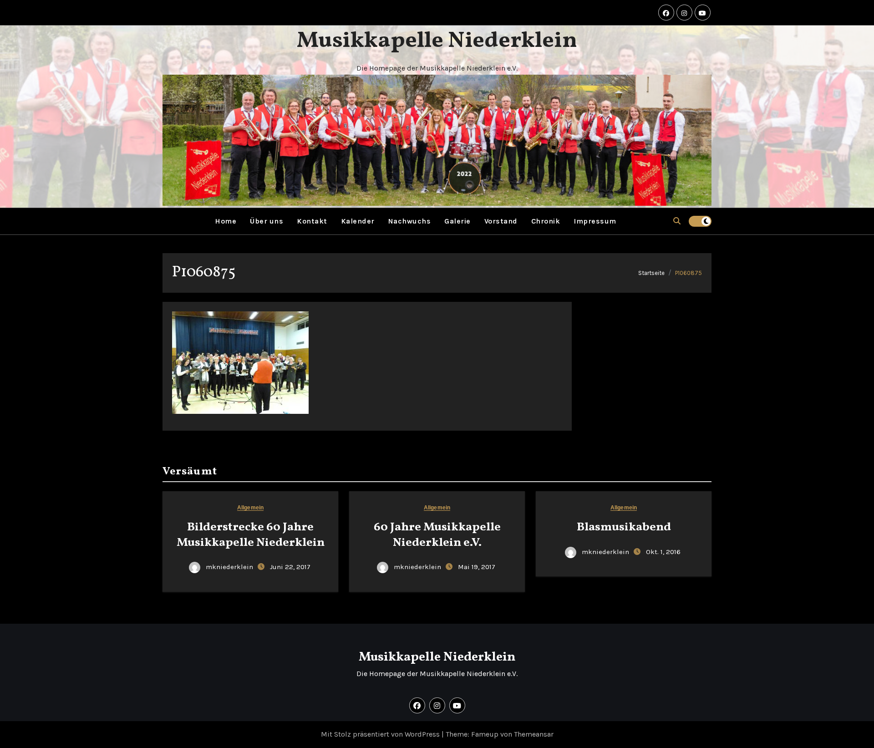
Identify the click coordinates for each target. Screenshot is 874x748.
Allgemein (250, 508)
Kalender (358, 221)
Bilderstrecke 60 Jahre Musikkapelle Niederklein (251, 535)
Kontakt (312, 221)
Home (225, 221)
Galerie (457, 221)
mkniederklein (229, 567)
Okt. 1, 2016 (663, 552)
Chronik (545, 221)
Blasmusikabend (624, 527)
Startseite (651, 273)
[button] (677, 221)
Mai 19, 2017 (476, 567)
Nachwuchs (409, 221)
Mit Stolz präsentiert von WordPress (381, 734)
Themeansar (534, 734)
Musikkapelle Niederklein (437, 41)
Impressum (595, 221)
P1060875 (688, 273)
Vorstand (501, 221)
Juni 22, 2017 (290, 567)
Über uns (266, 221)
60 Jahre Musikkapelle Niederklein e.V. (437, 535)
